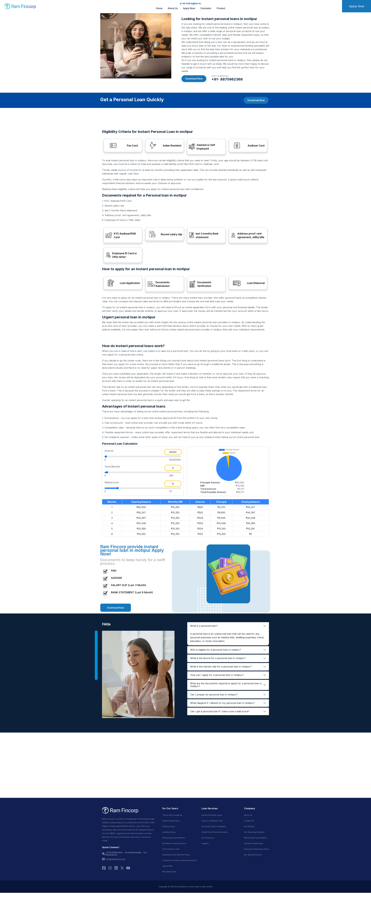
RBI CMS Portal (169, 871)
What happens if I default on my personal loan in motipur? (222, 703)
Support (205, 843)
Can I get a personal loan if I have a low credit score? (219, 711)
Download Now (193, 78)
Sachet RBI (167, 866)
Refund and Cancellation (173, 838)
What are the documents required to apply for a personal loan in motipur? (226, 685)
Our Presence (207, 838)
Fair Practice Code (170, 849)
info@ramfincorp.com (116, 859)
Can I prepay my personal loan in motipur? (214, 694)
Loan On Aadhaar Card (212, 821)
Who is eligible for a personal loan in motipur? (215, 649)
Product (221, 8)
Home (159, 8)
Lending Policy (169, 832)
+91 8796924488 (132, 852)
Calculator (205, 8)
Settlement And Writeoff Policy (176, 854)
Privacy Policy (168, 826)
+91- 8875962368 (227, 79)
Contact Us (249, 821)
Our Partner (249, 826)
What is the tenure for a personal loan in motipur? (218, 658)
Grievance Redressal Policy (256, 849)
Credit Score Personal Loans (214, 832)
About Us (173, 8)
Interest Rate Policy (171, 821)
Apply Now (189, 8)
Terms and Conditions (172, 815)
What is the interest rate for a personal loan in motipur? (221, 666)
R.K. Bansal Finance (253, 854)
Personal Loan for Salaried (213, 826)
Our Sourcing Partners (254, 832)
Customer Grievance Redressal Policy (179, 860)
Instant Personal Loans (211, 815)
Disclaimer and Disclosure (174, 843)
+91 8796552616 (114, 852)
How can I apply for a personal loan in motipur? (217, 675)
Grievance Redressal (253, 843)
